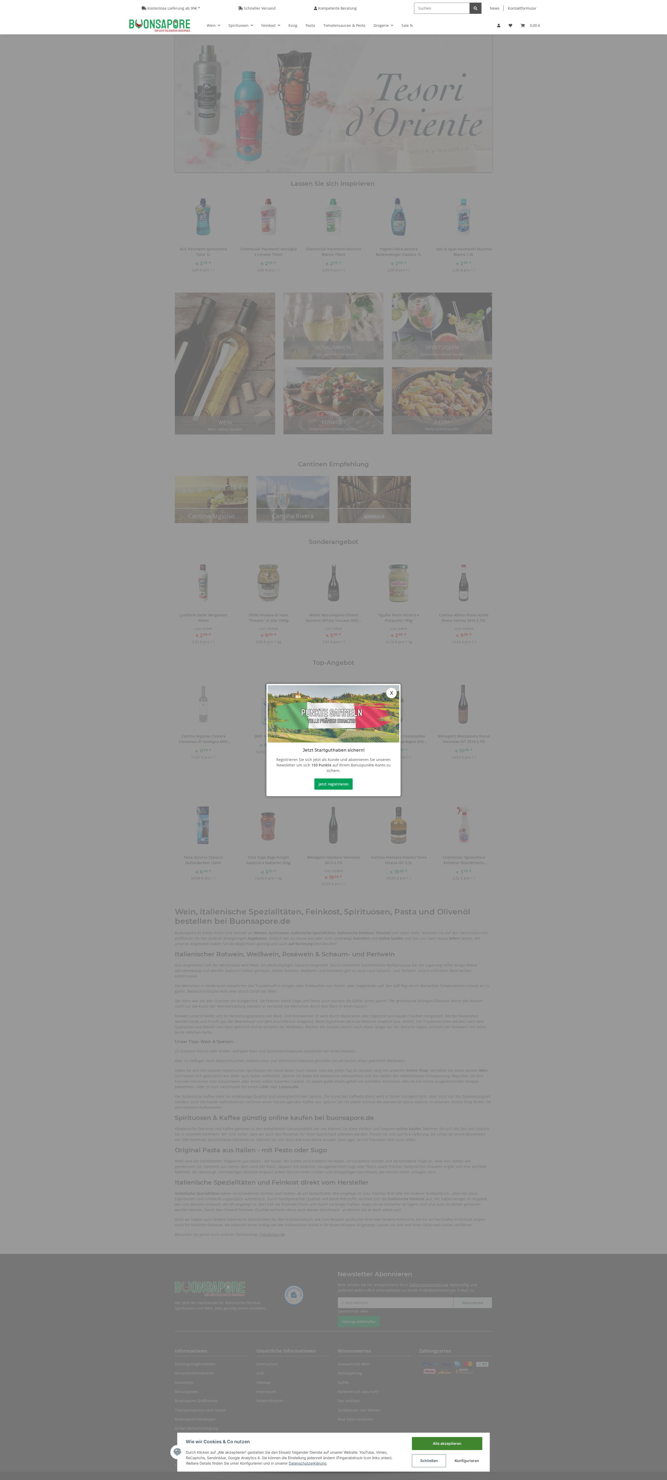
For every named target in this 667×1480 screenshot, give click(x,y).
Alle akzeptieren (447, 1443)
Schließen (429, 1460)
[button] (498, 25)
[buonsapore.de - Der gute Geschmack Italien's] (159, 25)
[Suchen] (475, 8)
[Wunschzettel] (510, 25)
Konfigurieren (467, 1460)
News (494, 8)
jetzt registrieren (334, 784)
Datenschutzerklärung (307, 1463)
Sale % (407, 25)
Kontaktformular (522, 8)
